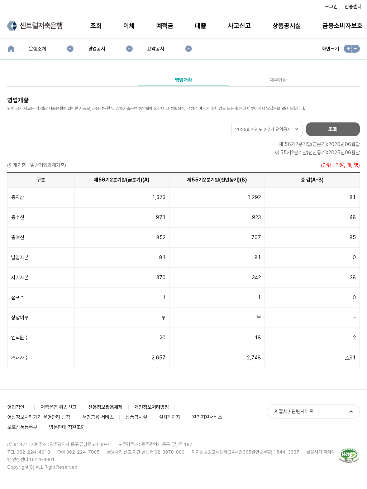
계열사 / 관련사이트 (293, 411)
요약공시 (155, 48)
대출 (200, 25)
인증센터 (353, 6)
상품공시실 (286, 25)
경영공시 (96, 48)
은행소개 (37, 48)
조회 (96, 25)
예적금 (164, 25)
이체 (129, 25)
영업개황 (183, 80)
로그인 (331, 6)
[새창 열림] (349, 455)
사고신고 (239, 25)
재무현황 (278, 80)
